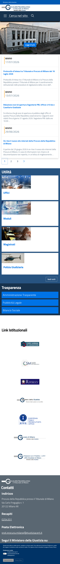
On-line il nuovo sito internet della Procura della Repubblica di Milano (29, 142)
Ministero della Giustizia (9, 2)
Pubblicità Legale (12, 303)
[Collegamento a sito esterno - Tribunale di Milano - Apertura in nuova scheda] (30, 438)
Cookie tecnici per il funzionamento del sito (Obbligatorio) (13, 554)
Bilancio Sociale (11, 310)
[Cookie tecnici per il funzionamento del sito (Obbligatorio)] (5, 554)
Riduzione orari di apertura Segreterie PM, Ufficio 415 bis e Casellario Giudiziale (29, 106)
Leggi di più (30, 44)
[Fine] (30, 161)
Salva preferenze (8, 560)
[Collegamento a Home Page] (16, 8)
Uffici (6, 193)
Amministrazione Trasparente (19, 295)
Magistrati (9, 244)
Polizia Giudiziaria (13, 267)
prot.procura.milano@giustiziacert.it (22, 533)
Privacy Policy (18, 560)
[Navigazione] (5, 16)
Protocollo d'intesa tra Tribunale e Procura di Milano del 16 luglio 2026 (29, 72)
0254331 (7, 519)
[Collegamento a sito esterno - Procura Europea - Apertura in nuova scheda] (30, 419)
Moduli (7, 219)
